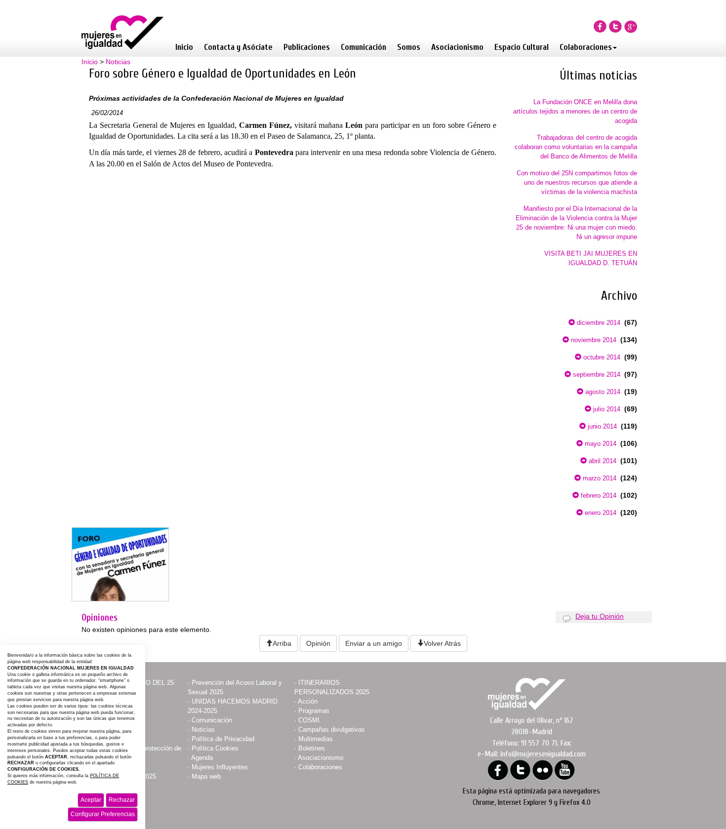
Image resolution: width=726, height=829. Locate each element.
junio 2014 (601, 426)
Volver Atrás (442, 643)
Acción (308, 701)
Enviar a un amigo (373, 643)
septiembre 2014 (595, 374)
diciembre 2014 (597, 322)
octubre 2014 (600, 357)
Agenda (202, 757)
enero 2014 (599, 512)
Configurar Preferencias (103, 814)
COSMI (309, 720)
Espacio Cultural (521, 47)
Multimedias (315, 739)
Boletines (311, 748)
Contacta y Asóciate (238, 47)
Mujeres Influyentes (220, 767)
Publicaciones (306, 47)
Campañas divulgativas (331, 729)
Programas (313, 710)
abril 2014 (601, 461)
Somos (408, 47)
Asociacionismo (457, 47)
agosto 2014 (601, 391)
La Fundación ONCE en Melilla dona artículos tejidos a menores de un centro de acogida (575, 111)
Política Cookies (215, 748)
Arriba (282, 643)
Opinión (318, 643)
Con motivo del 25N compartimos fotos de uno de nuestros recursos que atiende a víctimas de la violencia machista (577, 182)
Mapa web (206, 776)
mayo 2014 (599, 443)
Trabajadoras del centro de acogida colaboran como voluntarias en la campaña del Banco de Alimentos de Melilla (576, 147)
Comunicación (363, 47)
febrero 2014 (597, 495)
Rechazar (122, 799)
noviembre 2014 (592, 340)
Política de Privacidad (223, 739)
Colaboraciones (586, 47)
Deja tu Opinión (599, 616)
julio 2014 (605, 409)
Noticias (118, 62)
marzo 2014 (598, 478)
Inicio (184, 47)
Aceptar (91, 799)
